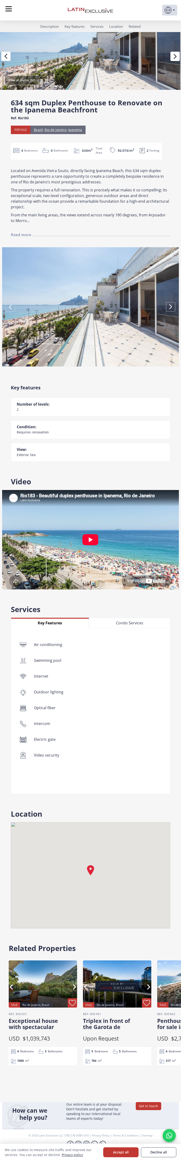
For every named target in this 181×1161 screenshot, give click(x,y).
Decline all (158, 1152)
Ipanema (75, 130)
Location (116, 26)
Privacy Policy (101, 1135)
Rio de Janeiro (55, 130)
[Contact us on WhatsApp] (169, 1135)
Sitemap (147, 1135)
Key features (75, 26)
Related (135, 26)
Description (49, 26)
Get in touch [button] (148, 1106)
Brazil (38, 130)
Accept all (121, 1152)
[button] (169, 10)
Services (96, 26)
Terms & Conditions (126, 1135)
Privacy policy (72, 1155)
